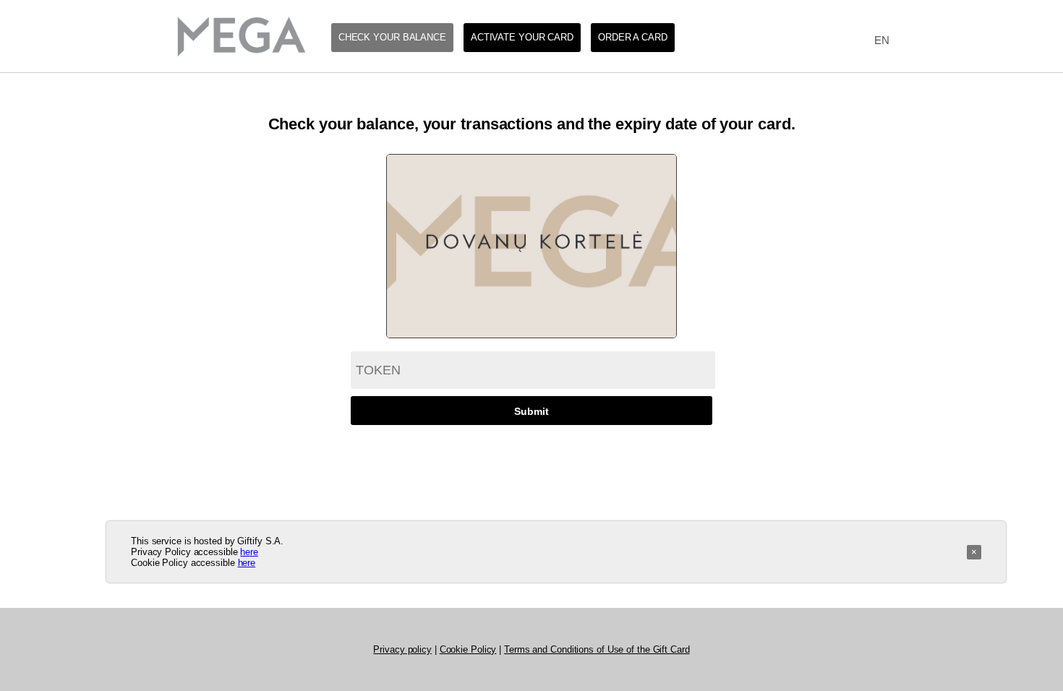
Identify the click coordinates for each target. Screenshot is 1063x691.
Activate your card (522, 37)
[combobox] (878, 41)
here (249, 551)
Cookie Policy (468, 649)
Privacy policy (402, 649)
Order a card (632, 37)
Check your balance (392, 37)
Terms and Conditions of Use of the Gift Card (597, 649)
